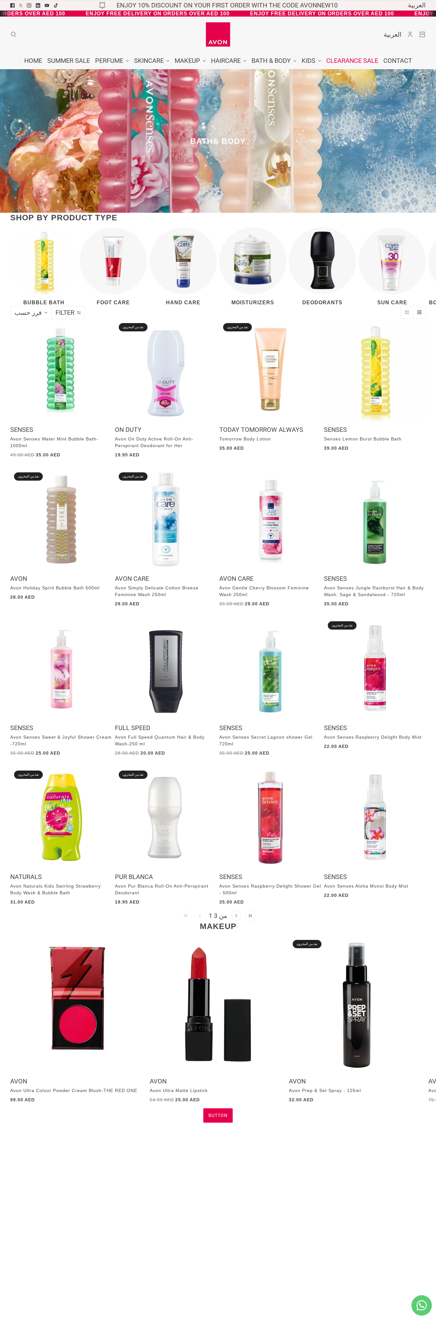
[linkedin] (37, 5)
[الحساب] (410, 34)
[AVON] (218, 34)
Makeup (218, 926)
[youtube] (46, 5)
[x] (21, 5)
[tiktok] (55, 5)
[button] (406, 312)
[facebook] (12, 5)
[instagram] (29, 5)
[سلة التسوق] (422, 34)
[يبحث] (13, 34)
